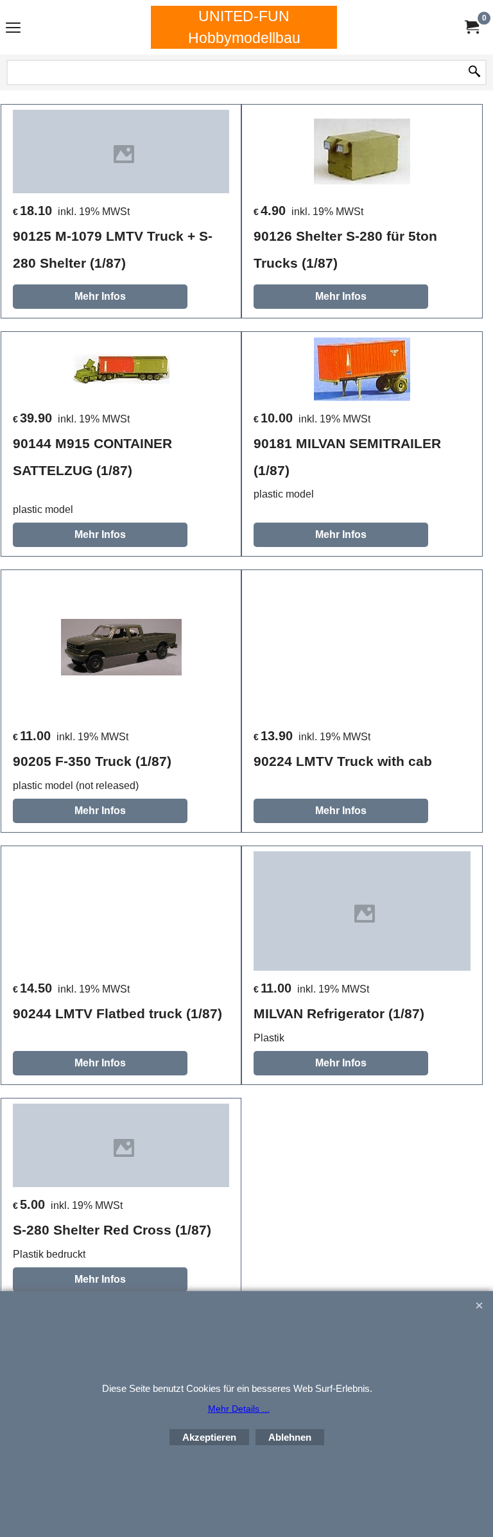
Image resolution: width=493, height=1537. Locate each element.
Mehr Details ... (239, 1408)
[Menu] (13, 28)
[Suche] (474, 72)
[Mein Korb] (471, 27)
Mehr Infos (100, 296)
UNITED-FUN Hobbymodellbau (244, 27)
